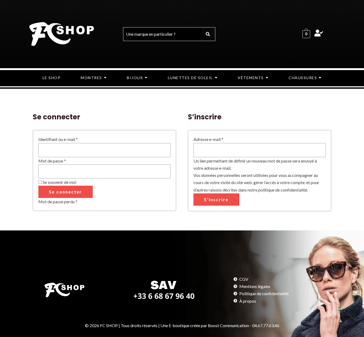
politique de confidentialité (282, 189)
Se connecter (65, 191)
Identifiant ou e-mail (68, 139)
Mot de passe (62, 160)
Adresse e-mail (219, 139)
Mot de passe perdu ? (57, 201)
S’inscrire (216, 199)
